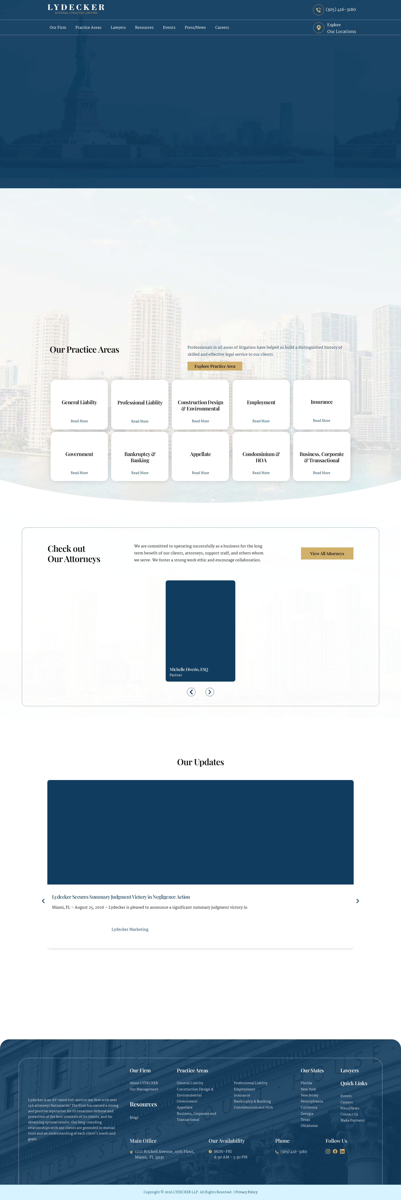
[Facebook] (335, 1151)
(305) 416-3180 (173, 645)
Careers (222, 28)
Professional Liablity (140, 402)
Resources (144, 28)
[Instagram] (328, 1151)
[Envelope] (181, 645)
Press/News (195, 28)
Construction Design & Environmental (200, 405)
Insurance (322, 401)
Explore (334, 24)
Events (169, 28)
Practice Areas (88, 28)
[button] (191, 692)
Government (79, 453)
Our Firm (58, 28)
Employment (261, 402)
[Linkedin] (190, 645)
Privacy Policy (246, 1192)
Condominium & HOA (261, 456)
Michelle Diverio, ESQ (189, 669)
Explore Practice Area (214, 366)
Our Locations (341, 31)
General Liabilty (79, 402)
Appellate (200, 453)
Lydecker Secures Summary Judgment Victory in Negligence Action (121, 896)
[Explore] (318, 27)
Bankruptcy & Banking (139, 456)
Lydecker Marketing (130, 930)
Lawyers (118, 28)
